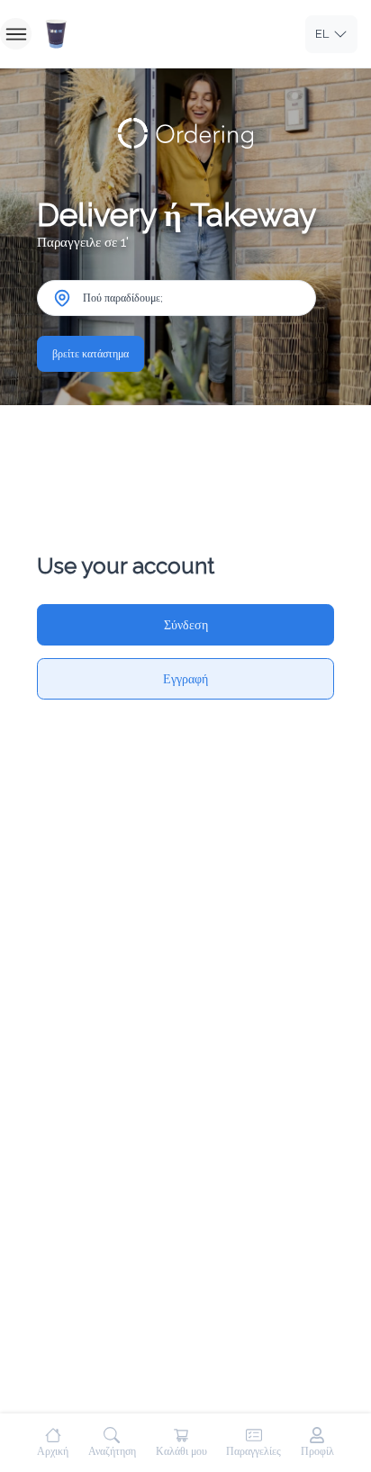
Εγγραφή (185, 679)
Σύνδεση (186, 625)
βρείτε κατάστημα (90, 354)
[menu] (16, 34)
